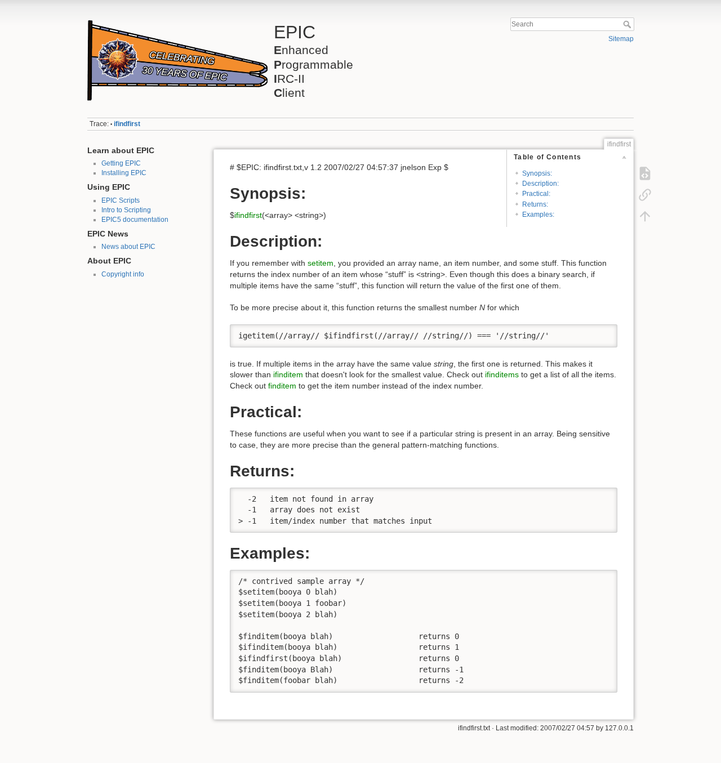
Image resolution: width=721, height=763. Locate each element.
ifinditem (288, 374)
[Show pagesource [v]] (645, 173)
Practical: (536, 194)
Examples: (538, 214)
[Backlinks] (645, 195)
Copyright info (122, 274)
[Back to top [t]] (645, 216)
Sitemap (621, 39)
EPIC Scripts (120, 200)
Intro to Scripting (126, 210)
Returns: (535, 204)
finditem (282, 385)
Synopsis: (537, 173)
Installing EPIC (123, 173)
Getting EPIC (121, 163)
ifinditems (502, 374)
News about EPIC (128, 247)
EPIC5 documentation (134, 220)
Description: (540, 184)
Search (628, 24)
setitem (320, 262)
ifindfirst (127, 124)
